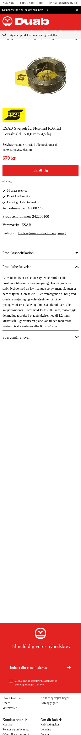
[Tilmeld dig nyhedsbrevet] (69, 667)
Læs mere (39, 684)
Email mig (40, 170)
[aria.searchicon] (4, 34)
